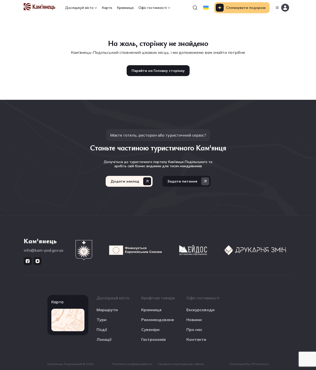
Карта (107, 7)
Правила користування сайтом (181, 364)
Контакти (196, 339)
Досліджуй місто (79, 7)
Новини (194, 319)
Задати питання (182, 181)
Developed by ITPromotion (249, 364)
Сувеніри (150, 329)
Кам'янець (40, 240)
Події (102, 329)
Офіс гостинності (152, 7)
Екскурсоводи (200, 309)
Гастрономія (153, 339)
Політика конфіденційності (132, 364)
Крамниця (125, 7)
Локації (104, 339)
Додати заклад (125, 181)
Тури (101, 319)
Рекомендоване (157, 319)
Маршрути (107, 309)
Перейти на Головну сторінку (158, 70)
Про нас (194, 329)
